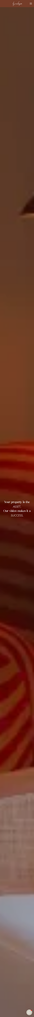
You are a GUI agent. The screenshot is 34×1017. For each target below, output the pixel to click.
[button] (30, 3)
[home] (15, 3)
